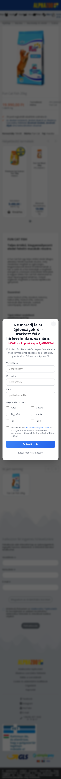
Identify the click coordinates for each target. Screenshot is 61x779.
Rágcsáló (15, 414)
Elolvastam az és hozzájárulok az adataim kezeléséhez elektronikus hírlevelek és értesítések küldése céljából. (33, 432)
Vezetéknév (12, 363)
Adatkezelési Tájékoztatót (36, 427)
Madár (39, 414)
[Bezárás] (53, 323)
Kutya (13, 408)
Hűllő (38, 421)
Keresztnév (12, 376)
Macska (39, 408)
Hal (12, 421)
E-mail (9, 389)
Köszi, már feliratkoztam (30, 452)
